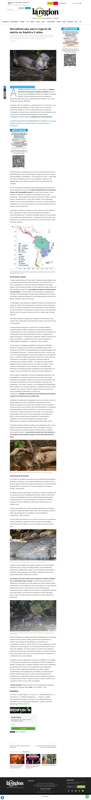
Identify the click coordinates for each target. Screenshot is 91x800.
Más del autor (26, 752)
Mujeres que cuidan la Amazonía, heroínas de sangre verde (20, 746)
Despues (21, 8)
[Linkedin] (28, 46)
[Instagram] (75, 3)
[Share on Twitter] (5, 90)
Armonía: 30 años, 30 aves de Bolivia (48, 765)
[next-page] (13, 770)
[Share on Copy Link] (5, 98)
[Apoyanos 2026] (70, 67)
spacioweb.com (50, 792)
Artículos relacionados (15, 752)
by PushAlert (11, 9)
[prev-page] (11, 770)
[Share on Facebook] (5, 87)
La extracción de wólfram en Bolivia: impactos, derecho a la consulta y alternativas (46, 746)
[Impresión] (31, 46)
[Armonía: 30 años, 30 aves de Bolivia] (49, 759)
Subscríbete (23, 728)
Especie (17, 731)
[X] (78, 3)
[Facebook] (73, 3)
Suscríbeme (81, 786)
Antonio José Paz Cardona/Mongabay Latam (22, 87)
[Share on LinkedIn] (5, 92)
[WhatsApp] (25, 46)
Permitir (28, 8)
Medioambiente (23, 731)
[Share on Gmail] (5, 95)
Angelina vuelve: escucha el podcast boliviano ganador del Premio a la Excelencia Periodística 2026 (17, 766)
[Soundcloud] (77, 3)
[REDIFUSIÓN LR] (33, 710)
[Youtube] (80, 3)
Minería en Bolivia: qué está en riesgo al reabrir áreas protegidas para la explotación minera (33, 766)
